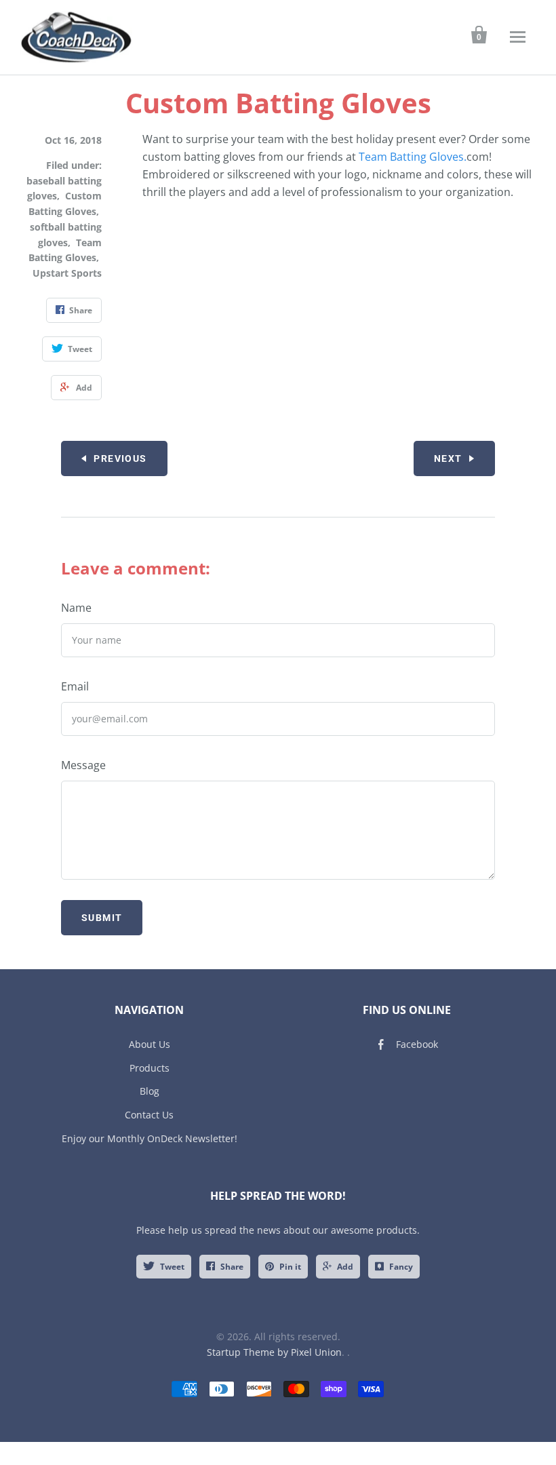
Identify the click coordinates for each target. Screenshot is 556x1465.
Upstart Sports (67, 273)
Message (83, 765)
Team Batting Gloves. (412, 156)
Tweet (172, 1266)
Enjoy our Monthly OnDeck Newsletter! (149, 1138)
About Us (149, 1044)
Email (75, 686)
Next (448, 458)
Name (76, 607)
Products (150, 1067)
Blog (149, 1091)
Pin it (290, 1266)
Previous (120, 458)
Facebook (417, 1044)
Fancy (401, 1266)
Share (231, 1266)
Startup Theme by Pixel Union (274, 1352)
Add (345, 1266)
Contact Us (149, 1114)
